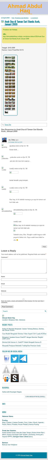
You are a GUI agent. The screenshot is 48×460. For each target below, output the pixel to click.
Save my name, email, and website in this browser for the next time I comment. (22, 301)
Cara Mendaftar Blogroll (35, 396)
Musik (35, 422)
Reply (44, 246)
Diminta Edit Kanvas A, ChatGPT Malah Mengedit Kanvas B (21, 342)
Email (3, 284)
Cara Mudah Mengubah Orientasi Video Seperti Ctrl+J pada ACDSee (24, 334)
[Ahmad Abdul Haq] (3, 316)
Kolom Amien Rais (38, 432)
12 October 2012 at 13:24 (15, 142)
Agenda (40, 422)
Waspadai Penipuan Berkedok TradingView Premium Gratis (21, 346)
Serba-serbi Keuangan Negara (12, 392)
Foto (13, 18)
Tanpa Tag (8, 125)
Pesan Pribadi (22, 424)
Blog (3, 422)
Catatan (8, 422)
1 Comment (34, 18)
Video (30, 422)
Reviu (9, 424)
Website (3, 291)
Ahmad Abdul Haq (25, 8)
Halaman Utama (7, 416)
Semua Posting (34, 424)
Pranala (14, 424)
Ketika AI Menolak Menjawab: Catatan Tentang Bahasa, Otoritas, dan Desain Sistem (23, 329)
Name (3, 276)
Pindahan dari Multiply (22, 18)
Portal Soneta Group (8, 432)
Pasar (4, 424)
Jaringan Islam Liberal (20, 436)
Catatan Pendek (18, 422)
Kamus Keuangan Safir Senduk (17, 434)
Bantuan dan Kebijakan (9, 445)
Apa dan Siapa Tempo (24, 432)
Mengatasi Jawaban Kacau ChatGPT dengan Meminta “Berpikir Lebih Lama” (22, 338)
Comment (4, 257)
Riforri (4, 434)
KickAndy (32, 434)
